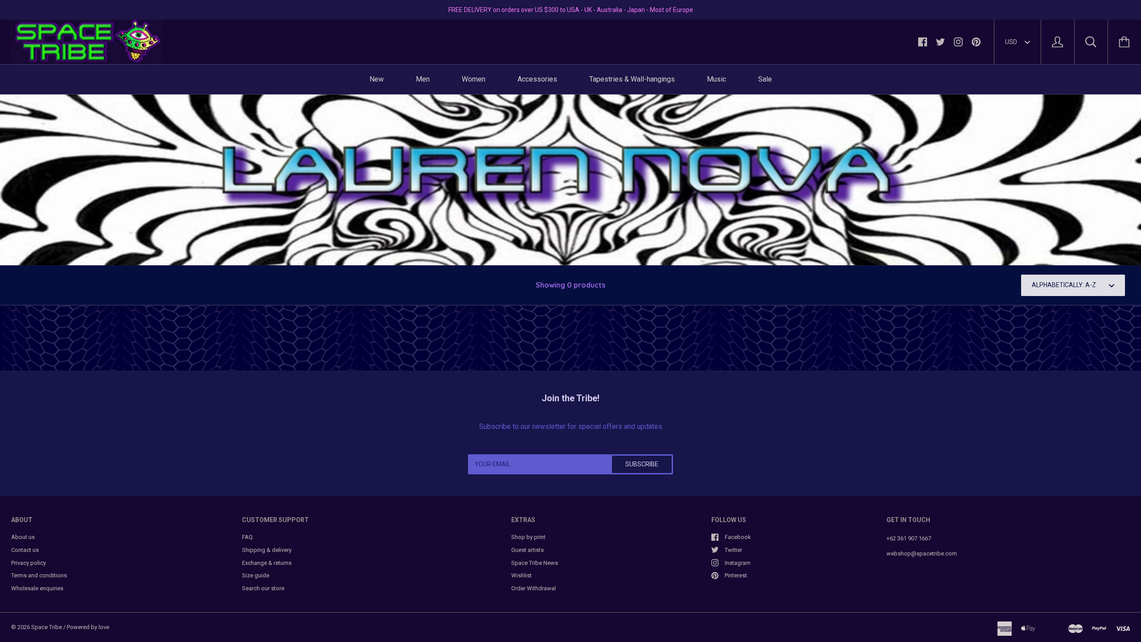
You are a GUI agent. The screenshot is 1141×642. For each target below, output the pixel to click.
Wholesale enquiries (37, 588)
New (376, 79)
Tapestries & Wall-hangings (632, 79)
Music (716, 79)
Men (423, 79)
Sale (765, 79)
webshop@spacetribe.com (922, 553)
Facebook (738, 537)
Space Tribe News (534, 563)
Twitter (733, 550)
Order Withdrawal (533, 588)
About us (23, 537)
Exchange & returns (266, 563)
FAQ (247, 537)
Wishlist (521, 575)
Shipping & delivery (266, 550)
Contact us (25, 550)
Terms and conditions (39, 575)
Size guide (255, 575)
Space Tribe (46, 627)
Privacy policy (28, 563)
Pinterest (736, 575)
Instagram (738, 563)
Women (473, 79)
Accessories (537, 79)
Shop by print (528, 537)
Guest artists (527, 550)
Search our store (263, 588)
